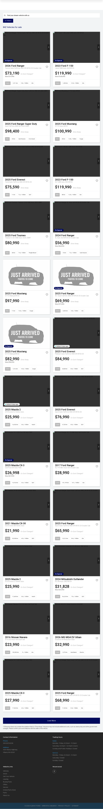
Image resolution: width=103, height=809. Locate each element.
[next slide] (48, 47)
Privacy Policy (64, 806)
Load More (51, 721)
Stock (5, 773)
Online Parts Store (9, 790)
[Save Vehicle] (47, 67)
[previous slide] (4, 47)
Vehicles (6, 771)
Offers (5, 784)
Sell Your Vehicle (8, 776)
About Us (6, 795)
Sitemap (75, 806)
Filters (9, 21)
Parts (5, 792)
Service (5, 787)
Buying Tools (7, 782)
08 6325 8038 (8, 743)
